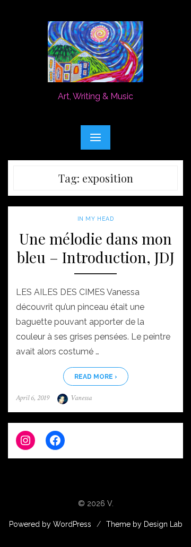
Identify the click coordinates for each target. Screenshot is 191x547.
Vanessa (81, 398)
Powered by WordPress (50, 524)
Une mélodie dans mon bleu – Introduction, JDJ (96, 248)
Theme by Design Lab (144, 524)
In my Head (95, 218)
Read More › (95, 376)
